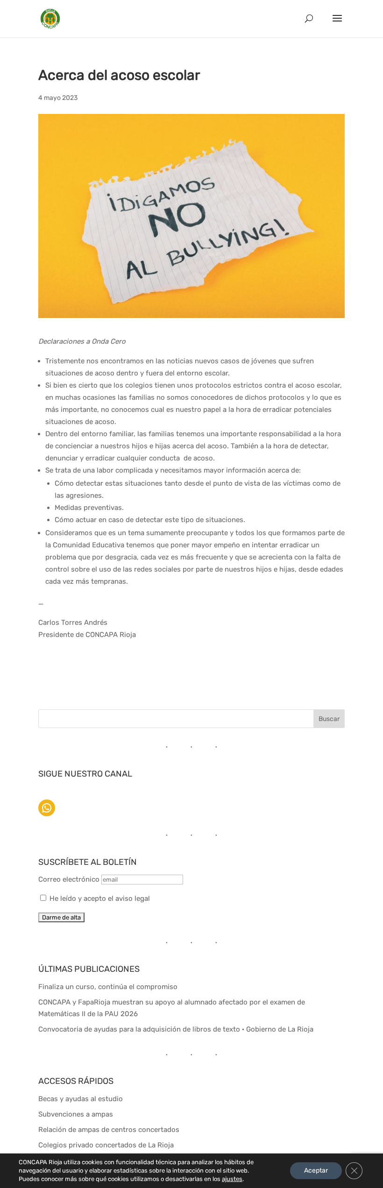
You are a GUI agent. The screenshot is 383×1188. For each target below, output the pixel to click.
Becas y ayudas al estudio (80, 1099)
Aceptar (316, 1170)
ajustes (232, 1178)
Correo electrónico (69, 879)
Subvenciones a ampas (75, 1114)
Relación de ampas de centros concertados (108, 1129)
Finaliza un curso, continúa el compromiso (107, 987)
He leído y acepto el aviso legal (100, 898)
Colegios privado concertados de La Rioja (106, 1145)
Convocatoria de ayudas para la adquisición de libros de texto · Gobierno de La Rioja (175, 1029)
